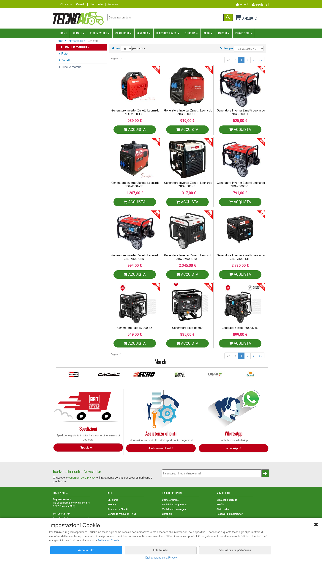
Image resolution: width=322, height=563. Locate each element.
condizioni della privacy (82, 477)
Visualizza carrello (227, 499)
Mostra (116, 48)
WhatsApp (233, 448)
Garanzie (113, 4)
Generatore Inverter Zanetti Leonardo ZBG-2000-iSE (135, 112)
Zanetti (65, 60)
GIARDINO (143, 33)
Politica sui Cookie (108, 540)
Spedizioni (87, 447)
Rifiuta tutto (160, 550)
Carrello (80, 4)
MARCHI (223, 33)
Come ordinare (170, 499)
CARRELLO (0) (249, 18)
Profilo (220, 504)
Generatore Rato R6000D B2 (240, 328)
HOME (63, 33)
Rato (64, 53)
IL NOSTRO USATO (166, 33)
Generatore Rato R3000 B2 (134, 328)
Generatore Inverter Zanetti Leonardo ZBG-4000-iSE (135, 184)
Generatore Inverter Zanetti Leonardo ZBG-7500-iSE (241, 257)
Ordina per (226, 48)
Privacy (112, 504)
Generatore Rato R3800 (187, 328)
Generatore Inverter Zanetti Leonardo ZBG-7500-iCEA (188, 257)
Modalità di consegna (174, 509)
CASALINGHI (122, 33)
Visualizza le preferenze (235, 550)
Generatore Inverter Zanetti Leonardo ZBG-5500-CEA (135, 257)
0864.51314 (64, 513)
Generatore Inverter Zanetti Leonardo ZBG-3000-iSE (188, 112)
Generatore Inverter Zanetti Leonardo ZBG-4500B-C (241, 184)
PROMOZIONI (242, 33)
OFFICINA (190, 33)
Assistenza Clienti (117, 509)
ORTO (206, 33)
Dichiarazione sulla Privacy (161, 557)
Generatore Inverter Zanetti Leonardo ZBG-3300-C (241, 112)
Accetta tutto (86, 550)
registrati (262, 4)
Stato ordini (96, 4)
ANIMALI (77, 33)
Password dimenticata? (230, 513)
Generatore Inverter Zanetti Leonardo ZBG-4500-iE (188, 184)
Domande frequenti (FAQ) (122, 513)
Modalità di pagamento (174, 504)
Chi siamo (66, 4)
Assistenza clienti (160, 448)
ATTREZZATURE (99, 33)
